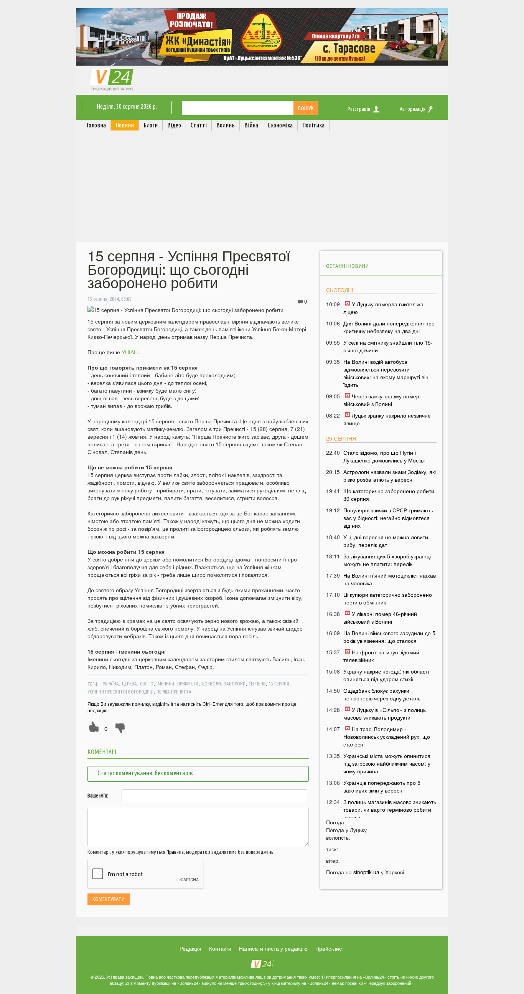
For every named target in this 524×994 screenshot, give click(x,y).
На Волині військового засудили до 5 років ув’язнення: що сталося (389, 636)
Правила (175, 852)
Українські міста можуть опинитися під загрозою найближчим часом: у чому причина (386, 763)
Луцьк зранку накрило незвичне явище (387, 419)
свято (146, 683)
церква (129, 683)
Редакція (190, 948)
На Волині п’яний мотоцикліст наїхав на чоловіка (389, 579)
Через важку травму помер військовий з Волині (381, 400)
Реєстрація (359, 109)
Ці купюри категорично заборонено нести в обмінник (387, 598)
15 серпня (279, 683)
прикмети (187, 683)
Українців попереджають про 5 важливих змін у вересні (381, 786)
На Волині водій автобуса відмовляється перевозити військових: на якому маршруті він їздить (385, 373)
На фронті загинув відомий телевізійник (381, 656)
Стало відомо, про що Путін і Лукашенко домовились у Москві (384, 456)
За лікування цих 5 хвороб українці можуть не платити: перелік (387, 560)
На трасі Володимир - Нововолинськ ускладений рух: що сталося (386, 736)
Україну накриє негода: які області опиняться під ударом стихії (386, 675)
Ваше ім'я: (97, 796)
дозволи (211, 683)
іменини (165, 683)
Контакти (220, 948)
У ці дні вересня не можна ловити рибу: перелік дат (385, 540)
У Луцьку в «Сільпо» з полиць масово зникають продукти (384, 713)
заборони (235, 683)
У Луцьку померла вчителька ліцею (383, 307)
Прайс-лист (329, 948)
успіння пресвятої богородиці (120, 691)
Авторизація (412, 109)
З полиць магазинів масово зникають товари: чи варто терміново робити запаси (389, 809)
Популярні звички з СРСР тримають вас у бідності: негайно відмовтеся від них (388, 517)
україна (111, 683)
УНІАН (130, 352)
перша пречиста (174, 691)
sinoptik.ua (366, 872)
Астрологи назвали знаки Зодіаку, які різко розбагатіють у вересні (389, 475)
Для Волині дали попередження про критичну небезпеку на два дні (389, 327)
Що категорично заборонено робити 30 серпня (388, 494)
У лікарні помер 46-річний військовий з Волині (380, 617)
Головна (96, 125)
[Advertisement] (262, 188)
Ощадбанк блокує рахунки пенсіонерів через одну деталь (381, 694)
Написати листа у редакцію (273, 948)
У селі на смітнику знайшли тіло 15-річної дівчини (388, 346)
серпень (257, 683)
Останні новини (347, 266)
